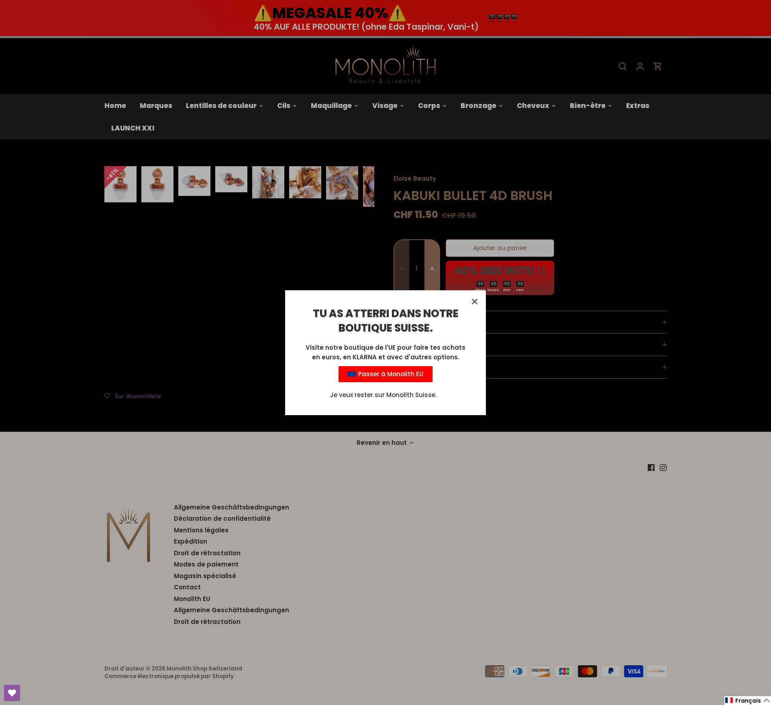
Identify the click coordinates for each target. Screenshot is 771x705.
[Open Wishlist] (12, 693)
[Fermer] (474, 301)
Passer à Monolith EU (390, 374)
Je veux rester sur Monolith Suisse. (383, 395)
